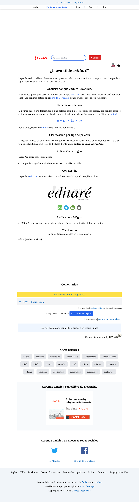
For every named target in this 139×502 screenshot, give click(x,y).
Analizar (95, 58)
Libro (104, 7)
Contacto (102, 472)
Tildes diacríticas (29, 472)
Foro (91, 7)
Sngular (98, 482)
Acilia (84, 482)
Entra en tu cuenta (64, 2)
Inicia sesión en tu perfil (81, 313)
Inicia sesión (37, 301)
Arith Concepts (87, 486)
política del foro (97, 308)
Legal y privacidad (119, 472)
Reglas (14, 472)
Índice (91, 472)
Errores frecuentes (50, 472)
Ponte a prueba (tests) (56, 7)
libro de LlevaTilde (59, 97)
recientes (103, 319)
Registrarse (78, 2)
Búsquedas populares (74, 472)
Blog (78, 7)
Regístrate (80, 294)
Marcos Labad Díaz (81, 490)
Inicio (35, 7)
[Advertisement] (69, 31)
